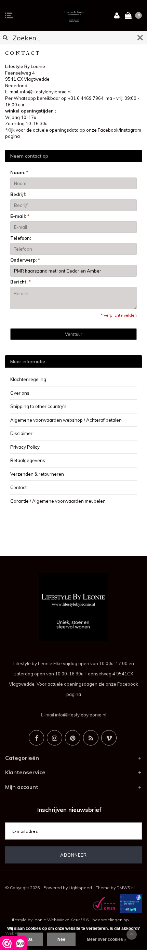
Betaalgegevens (27, 460)
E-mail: (19, 216)
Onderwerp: (25, 260)
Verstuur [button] (73, 334)
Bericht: (20, 282)
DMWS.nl (126, 887)
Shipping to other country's (38, 406)
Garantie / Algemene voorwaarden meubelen (58, 501)
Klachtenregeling (28, 379)
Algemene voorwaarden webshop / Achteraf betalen (66, 420)
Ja (30, 939)
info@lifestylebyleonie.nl (80, 714)
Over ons (19, 393)
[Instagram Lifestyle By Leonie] (54, 738)
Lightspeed (80, 887)
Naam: (19, 172)
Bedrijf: (18, 194)
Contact (18, 487)
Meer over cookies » (106, 939)
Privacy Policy (25, 447)
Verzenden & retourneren (37, 474)
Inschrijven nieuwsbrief (69, 809)
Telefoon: (20, 238)
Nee (61, 939)
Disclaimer (21, 433)
